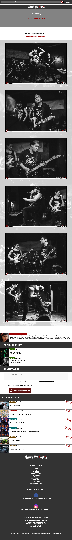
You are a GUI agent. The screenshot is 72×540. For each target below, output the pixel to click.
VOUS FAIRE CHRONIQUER (36, 522)
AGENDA (36, 480)
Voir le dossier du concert (36, 36)
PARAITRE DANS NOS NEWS (36, 524)
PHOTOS (36, 472)
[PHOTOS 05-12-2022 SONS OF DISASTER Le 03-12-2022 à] (36, 370)
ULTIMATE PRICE (36, 18)
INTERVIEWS (36, 475)
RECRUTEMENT (36, 525)
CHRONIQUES (36, 473)
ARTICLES (36, 477)
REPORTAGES (36, 478)
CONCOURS (36, 481)
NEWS (36, 469)
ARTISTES (36, 470)
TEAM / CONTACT (36, 483)
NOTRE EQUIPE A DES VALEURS (36, 520)
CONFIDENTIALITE (36, 527)
